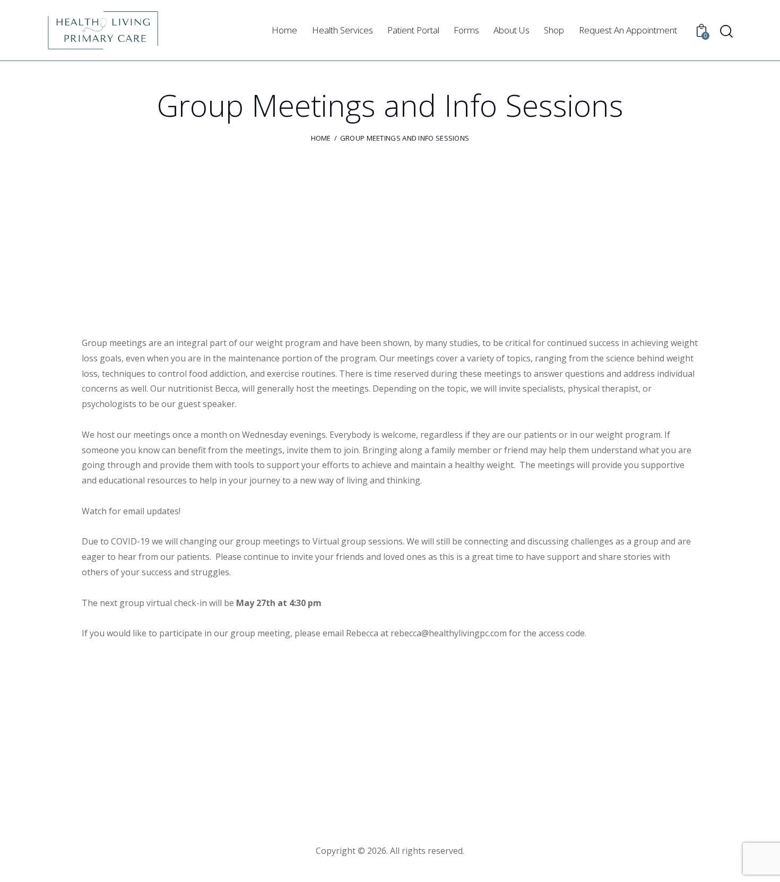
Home (321, 138)
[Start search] (726, 31)
